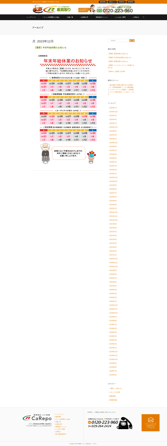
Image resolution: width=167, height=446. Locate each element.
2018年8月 (113, 367)
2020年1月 (113, 301)
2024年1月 (113, 139)
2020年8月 (113, 274)
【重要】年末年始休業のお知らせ (50, 47)
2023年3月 (113, 166)
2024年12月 (113, 127)
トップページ (31, 17)
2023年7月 (113, 150)
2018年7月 (113, 371)
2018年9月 (113, 363)
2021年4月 (113, 243)
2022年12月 (113, 177)
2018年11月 (113, 355)
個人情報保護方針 (60, 434)
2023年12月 (113, 142)
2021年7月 (113, 231)
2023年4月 (113, 162)
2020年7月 (113, 278)
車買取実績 (113, 400)
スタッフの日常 (114, 392)
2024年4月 (113, 135)
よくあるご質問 (120, 17)
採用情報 (130, 2)
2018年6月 (113, 375)
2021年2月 (113, 251)
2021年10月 (113, 220)
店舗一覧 (70, 17)
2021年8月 (113, 228)
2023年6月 (113, 154)
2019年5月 (113, 332)
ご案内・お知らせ (115, 388)
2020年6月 (113, 282)
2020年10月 (113, 266)
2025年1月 (113, 123)
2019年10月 (113, 313)
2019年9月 (113, 317)
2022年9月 (113, 185)
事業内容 (121, 2)
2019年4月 (113, 336)
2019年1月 (113, 348)
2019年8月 (113, 320)
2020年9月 (113, 270)
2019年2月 (113, 344)
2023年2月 (113, 170)
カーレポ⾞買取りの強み (51, 17)
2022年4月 (113, 204)
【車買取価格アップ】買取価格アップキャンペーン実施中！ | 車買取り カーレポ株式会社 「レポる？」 (121, 89)
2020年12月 (113, 259)
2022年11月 (113, 181)
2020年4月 (113, 290)
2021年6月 (113, 235)
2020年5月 (113, 286)
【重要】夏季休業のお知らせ (118, 53)
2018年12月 (113, 351)
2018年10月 (113, 359)
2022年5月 (113, 201)
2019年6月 (113, 328)
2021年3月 (113, 247)
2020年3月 (113, 293)
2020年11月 (113, 262)
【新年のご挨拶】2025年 (116, 71)
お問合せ (136, 17)
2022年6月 (113, 197)
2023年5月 (113, 158)
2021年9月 (113, 224)
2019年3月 (113, 340)
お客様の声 (84, 17)
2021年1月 (113, 255)
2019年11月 (113, 309)
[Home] (51, 9)
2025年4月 (113, 119)
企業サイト (112, 2)
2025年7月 (113, 115)
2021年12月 (113, 212)
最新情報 (103, 2)
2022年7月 (113, 193)
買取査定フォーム (102, 17)
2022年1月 (113, 208)
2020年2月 (113, 297)
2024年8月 (113, 131)
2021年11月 (113, 216)
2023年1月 (113, 173)
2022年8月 (113, 189)
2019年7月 (113, 324)
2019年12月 (113, 305)
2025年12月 (113, 112)
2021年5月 (113, 239)
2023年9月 (113, 146)
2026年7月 (113, 108)
